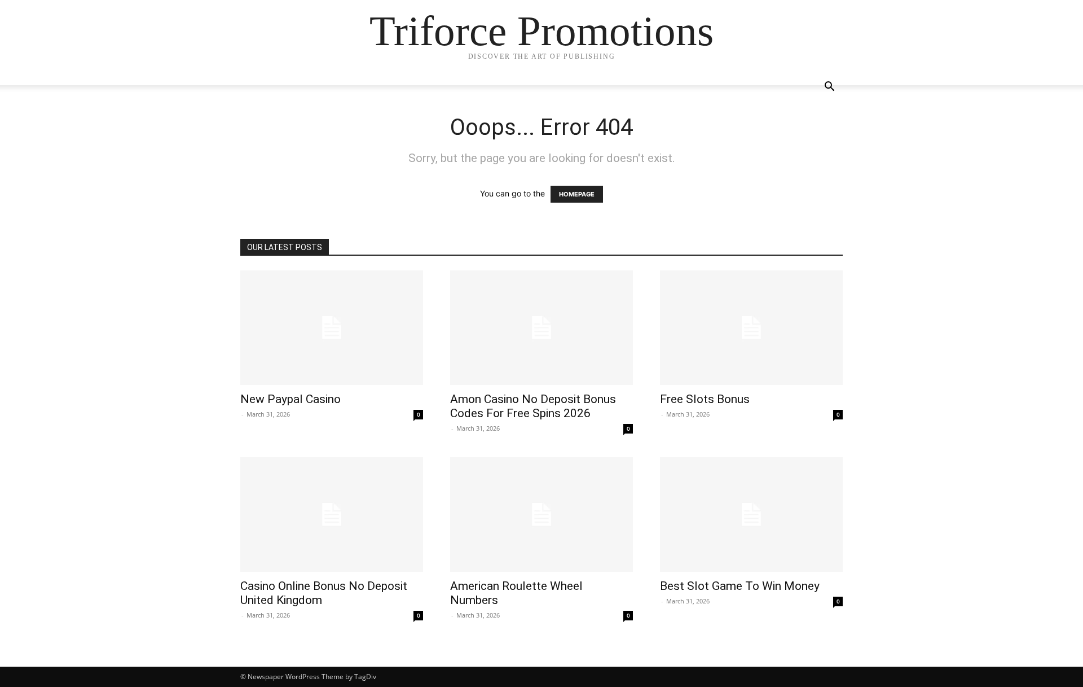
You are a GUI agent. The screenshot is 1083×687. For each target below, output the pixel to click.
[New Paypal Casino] (331, 327)
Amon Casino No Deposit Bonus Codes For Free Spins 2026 (533, 406)
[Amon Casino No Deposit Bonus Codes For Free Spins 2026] (541, 327)
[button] (829, 87)
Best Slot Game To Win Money (740, 586)
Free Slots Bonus (705, 399)
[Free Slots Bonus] (751, 327)
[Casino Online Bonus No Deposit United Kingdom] (331, 514)
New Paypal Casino (290, 399)
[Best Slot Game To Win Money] (751, 514)
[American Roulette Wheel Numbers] (541, 514)
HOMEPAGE (577, 194)
